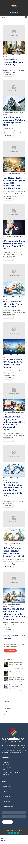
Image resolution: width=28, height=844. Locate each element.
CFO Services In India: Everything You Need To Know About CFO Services (14, 245)
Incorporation (8, 708)
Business (16, 54)
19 (2, 638)
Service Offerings (7, 786)
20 (4, 638)
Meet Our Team (6, 764)
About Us (2, 840)
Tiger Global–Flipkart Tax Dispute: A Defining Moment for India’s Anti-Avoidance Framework (14, 614)
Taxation (6, 715)
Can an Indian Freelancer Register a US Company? (13, 62)
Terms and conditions (8, 799)
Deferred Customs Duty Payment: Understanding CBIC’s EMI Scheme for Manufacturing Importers (14, 423)
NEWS (17, 112)
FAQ (4, 776)
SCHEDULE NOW (10, 650)
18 (24, 636)
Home (1, 838)
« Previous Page (6, 636)
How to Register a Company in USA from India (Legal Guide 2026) (14, 121)
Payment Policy (6, 801)
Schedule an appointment (9, 769)
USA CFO (5, 791)
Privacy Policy (6, 796)
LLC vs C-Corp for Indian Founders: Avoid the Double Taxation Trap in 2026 (13, 552)
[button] (0, 836)
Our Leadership (6, 762)
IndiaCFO (5, 789)
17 (22, 636)
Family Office (6, 794)
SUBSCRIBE (7, 822)
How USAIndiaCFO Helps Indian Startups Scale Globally (13, 304)
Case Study (7, 705)
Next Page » (8, 638)
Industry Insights (7, 767)
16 (20, 636)
